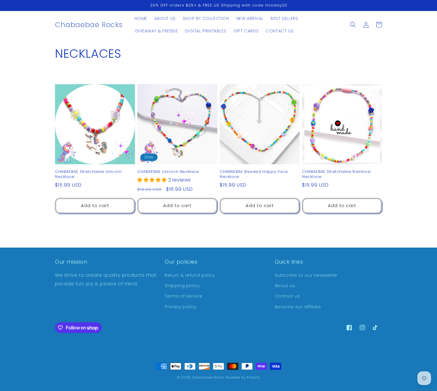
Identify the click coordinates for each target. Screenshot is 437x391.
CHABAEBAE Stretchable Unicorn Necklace (88, 174)
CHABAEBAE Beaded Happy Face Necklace (254, 174)
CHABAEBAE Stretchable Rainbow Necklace (336, 174)
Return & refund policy (190, 275)
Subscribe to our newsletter (306, 275)
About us (285, 286)
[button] (352, 24)
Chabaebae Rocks (208, 377)
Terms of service (183, 296)
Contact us (287, 296)
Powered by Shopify (243, 377)
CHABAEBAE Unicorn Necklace (168, 171)
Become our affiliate (298, 307)
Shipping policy (182, 286)
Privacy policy (180, 307)
